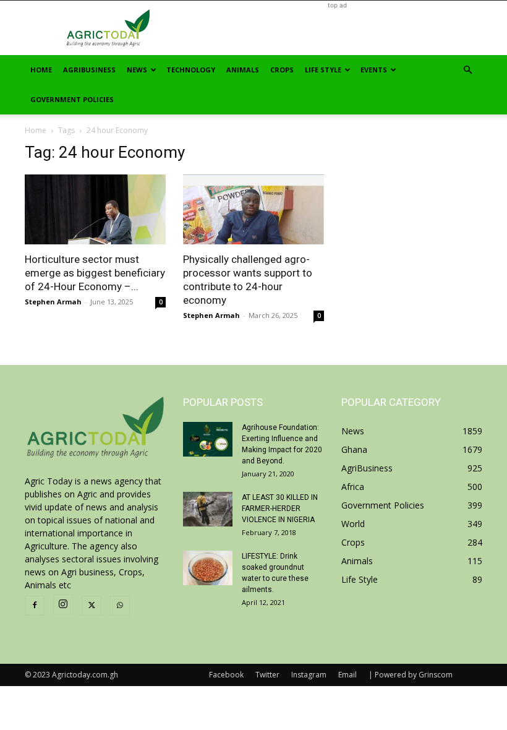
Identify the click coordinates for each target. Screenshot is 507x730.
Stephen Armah (53, 301)
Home (41, 69)
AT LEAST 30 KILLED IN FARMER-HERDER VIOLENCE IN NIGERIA (280, 508)
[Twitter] (91, 606)
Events (373, 69)
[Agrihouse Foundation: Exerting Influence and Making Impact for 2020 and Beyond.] (207, 439)
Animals (242, 69)
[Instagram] (63, 604)
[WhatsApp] (120, 606)
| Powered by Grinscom (411, 674)
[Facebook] (35, 606)
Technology (190, 69)
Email (347, 674)
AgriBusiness (89, 69)
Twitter (267, 674)
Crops (282, 69)
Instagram (308, 674)
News (137, 69)
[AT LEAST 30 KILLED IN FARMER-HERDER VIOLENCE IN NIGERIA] (207, 509)
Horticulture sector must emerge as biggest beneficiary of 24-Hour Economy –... (95, 273)
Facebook (226, 674)
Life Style (323, 69)
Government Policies (72, 99)
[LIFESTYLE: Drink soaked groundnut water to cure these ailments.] (207, 568)
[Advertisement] (337, 27)
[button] (467, 70)
